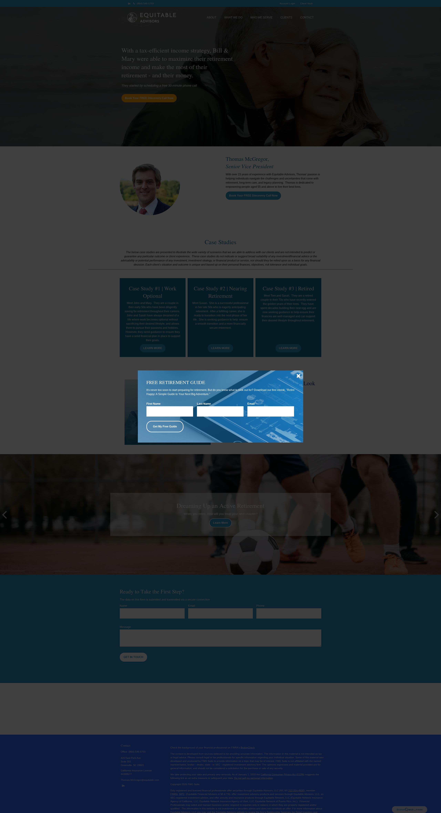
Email (251, 403)
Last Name (204, 403)
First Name (153, 403)
